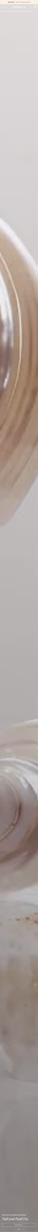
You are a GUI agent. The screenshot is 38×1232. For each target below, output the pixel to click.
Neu (2, 11)
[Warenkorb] (34, 7)
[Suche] (6, 7)
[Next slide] (22, 1229)
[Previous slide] (15, 1229)
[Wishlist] (31, 7)
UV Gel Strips (18, 11)
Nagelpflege (25, 11)
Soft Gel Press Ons (9, 11)
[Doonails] (19, 7)
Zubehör (31, 11)
